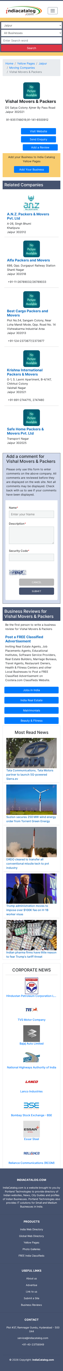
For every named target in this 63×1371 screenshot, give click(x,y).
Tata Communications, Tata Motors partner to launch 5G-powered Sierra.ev (29, 774)
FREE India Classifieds (31, 1255)
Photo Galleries (31, 1249)
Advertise (31, 1285)
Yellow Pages (26, 63)
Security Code (19, 551)
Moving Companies (22, 67)
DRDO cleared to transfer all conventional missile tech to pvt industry (27, 863)
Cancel (36, 582)
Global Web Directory (31, 1235)
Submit (36, 591)
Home (9, 63)
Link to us (31, 1291)
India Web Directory (31, 1229)
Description (17, 523)
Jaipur (43, 63)
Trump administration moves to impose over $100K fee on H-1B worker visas (27, 910)
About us (31, 1278)
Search (31, 48)
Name (13, 507)
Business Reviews (31, 1304)
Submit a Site (31, 1298)
